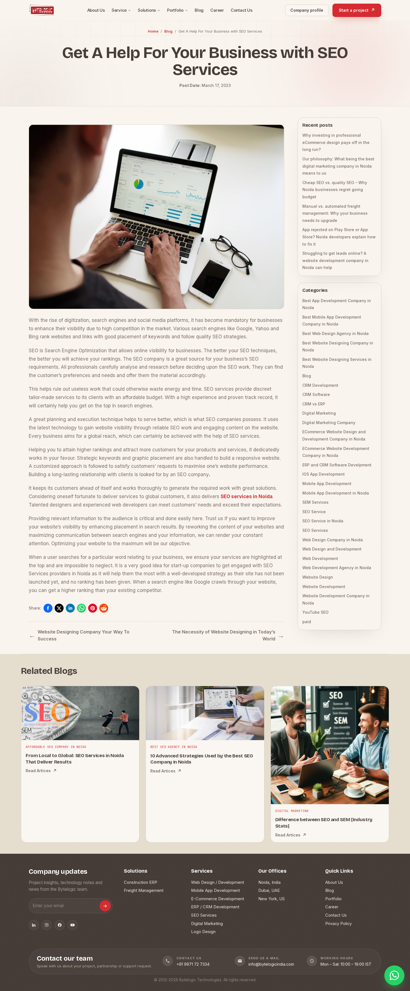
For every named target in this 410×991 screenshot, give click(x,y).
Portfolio (175, 10)
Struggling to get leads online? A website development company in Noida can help (335, 260)
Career (217, 10)
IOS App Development (323, 474)
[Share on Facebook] (48, 608)
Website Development (323, 586)
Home (153, 31)
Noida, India (269, 882)
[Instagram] (47, 925)
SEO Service (314, 511)
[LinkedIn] (34, 925)
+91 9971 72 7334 (193, 964)
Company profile (306, 10)
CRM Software (316, 394)
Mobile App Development (326, 483)
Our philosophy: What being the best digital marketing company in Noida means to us (338, 165)
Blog (199, 10)
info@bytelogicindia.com (271, 964)
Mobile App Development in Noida (335, 493)
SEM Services (315, 502)
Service (119, 10)
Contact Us (241, 10)
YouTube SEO (315, 612)
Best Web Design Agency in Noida (335, 333)
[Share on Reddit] (103, 608)
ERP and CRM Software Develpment (337, 465)
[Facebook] (60, 925)
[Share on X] (59, 608)
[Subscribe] (105, 905)
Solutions (147, 10)
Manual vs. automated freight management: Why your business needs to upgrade (335, 213)
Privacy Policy (338, 923)
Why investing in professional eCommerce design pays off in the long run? (336, 142)
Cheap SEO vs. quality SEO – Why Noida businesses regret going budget (334, 189)
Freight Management (143, 890)
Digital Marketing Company (328, 422)
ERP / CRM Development (215, 906)
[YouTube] (72, 925)
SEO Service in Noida (322, 520)
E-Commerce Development (217, 898)
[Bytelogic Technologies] (41, 10)
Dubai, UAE (269, 890)
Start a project (357, 10)
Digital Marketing (319, 413)
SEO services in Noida (246, 496)
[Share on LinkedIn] (70, 608)
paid (306, 621)
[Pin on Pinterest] (92, 608)
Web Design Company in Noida (332, 539)
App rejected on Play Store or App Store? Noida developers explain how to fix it (339, 236)
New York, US (271, 898)
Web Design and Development (331, 549)
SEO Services (315, 530)
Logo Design (203, 931)
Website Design (317, 577)
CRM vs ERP (313, 404)
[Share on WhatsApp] (81, 608)
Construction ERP (140, 882)
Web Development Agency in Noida (336, 567)
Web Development (320, 558)
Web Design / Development (217, 882)
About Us (96, 10)
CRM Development (320, 385)
